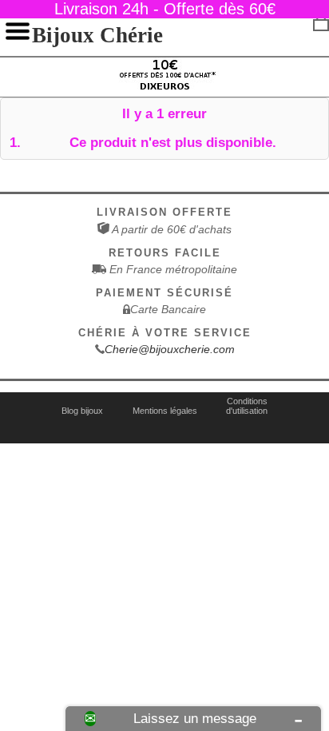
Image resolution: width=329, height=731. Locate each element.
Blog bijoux (82, 410)
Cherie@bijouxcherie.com (170, 349)
